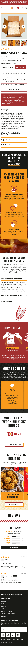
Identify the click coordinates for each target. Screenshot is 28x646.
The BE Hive (9, 643)
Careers (3, 616)
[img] (5, 557)
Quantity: (5, 63)
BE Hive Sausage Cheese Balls (12, 495)
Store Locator (14, 444)
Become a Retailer (6, 611)
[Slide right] (23, 27)
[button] (5, 49)
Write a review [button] (14, 547)
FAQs (2, 603)
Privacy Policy (11, 639)
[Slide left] (4, 27)
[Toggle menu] (1, 7)
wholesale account (10, 60)
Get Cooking (14, 504)
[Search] (23, 7)
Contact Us (4, 601)
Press (2, 609)
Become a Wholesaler (8, 614)
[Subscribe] (25, 629)
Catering (3, 606)
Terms (3, 639)
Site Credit (20, 639)
